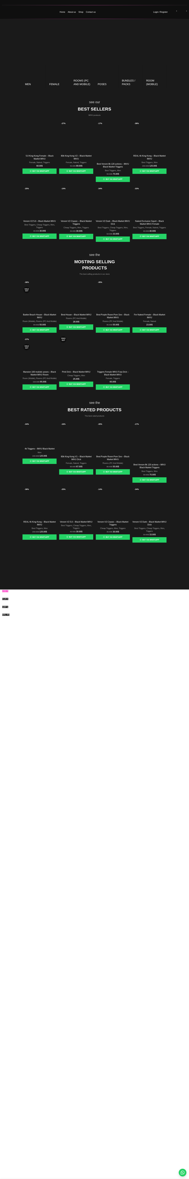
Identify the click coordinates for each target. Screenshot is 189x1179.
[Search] (171, 12)
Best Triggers (110, 170)
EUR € (9, 600)
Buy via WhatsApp (40, 171)
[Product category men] (33, 76)
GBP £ (5, 608)
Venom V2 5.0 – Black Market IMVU (39, 221)
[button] (182, 1172)
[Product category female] (58, 76)
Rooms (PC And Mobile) (46, 321)
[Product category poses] (106, 76)
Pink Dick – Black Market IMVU (76, 372)
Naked (39, 162)
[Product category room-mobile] (155, 76)
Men (119, 170)
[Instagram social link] (182, 2)
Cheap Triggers (43, 225)
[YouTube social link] (185, 2)
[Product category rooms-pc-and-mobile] (82, 76)
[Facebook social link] (178, 2)
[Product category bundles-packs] (130, 76)
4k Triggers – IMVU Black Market (40, 449)
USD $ (7, 593)
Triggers (46, 162)
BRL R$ (6, 616)
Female (32, 162)
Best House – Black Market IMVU (76, 315)
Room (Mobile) (29, 321)
